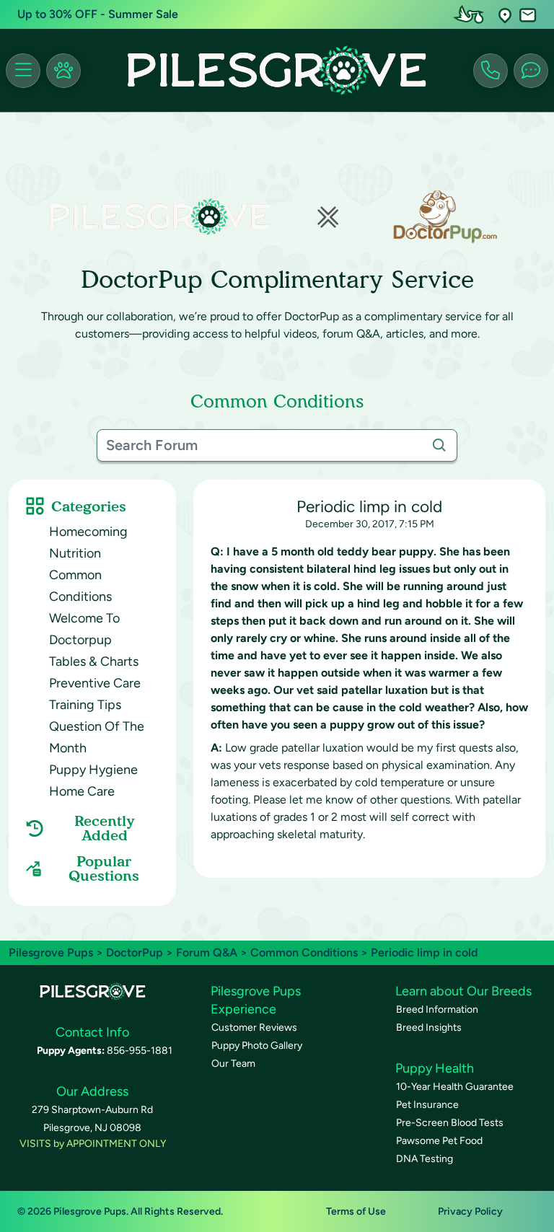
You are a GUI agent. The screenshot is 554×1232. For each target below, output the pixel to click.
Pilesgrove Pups (51, 952)
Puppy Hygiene (93, 770)
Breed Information (437, 1009)
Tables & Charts (93, 661)
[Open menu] (23, 70)
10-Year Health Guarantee (455, 1087)
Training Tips (85, 705)
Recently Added (104, 828)
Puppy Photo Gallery (256, 1045)
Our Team (233, 1063)
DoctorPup (134, 952)
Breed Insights (429, 1027)
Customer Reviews (254, 1027)
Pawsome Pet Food (439, 1141)
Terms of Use (356, 1211)
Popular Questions (104, 868)
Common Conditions (304, 952)
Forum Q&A (206, 952)
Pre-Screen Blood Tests (450, 1123)
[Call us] (490, 70)
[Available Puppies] (63, 70)
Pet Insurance (427, 1105)
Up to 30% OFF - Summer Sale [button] (97, 14)
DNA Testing (424, 1159)
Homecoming (88, 532)
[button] (505, 15)
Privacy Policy (470, 1211)
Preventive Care (95, 683)
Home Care (82, 791)
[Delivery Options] (472, 14)
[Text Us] (531, 70)
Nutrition (75, 553)
